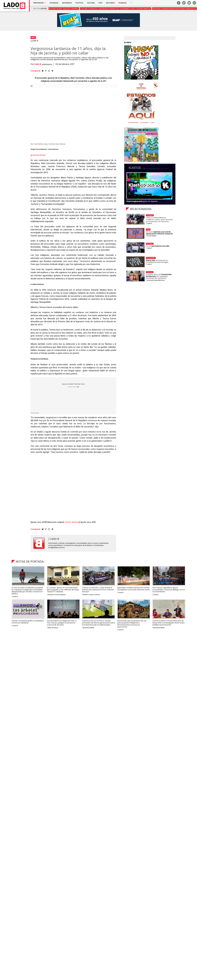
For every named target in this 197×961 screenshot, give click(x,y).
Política (79, 3)
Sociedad (54, 3)
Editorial (110, 3)
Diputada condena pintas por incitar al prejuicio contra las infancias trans (146, 8)
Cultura (91, 3)
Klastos (135, 167)
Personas (39, 3)
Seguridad (67, 3)
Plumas (122, 3)
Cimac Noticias (72, 522)
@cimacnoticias (38, 155)
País (100, 3)
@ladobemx (47, 64)
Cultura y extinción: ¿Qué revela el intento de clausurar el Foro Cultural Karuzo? (76, 8)
